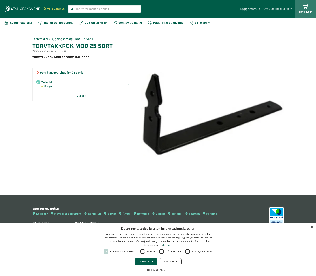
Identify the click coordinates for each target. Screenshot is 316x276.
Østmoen (143, 213)
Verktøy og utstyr (130, 22)
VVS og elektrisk (95, 22)
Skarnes (194, 213)
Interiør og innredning (58, 22)
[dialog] (158, 249)
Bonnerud (94, 213)
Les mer (167, 244)
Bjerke (111, 213)
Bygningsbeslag (62, 39)
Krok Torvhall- (84, 39)
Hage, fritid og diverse (168, 22)
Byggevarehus (250, 9)
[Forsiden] (22, 9)
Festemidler (40, 39)
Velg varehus (56, 9)
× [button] (312, 227)
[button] (158, 270)
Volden (160, 213)
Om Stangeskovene (276, 8)
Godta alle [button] (146, 261)
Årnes (126, 213)
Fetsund (211, 213)
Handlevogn (305, 12)
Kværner (42, 213)
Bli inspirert (202, 22)
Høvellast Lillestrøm (67, 213)
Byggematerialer (21, 22)
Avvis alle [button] (170, 261)
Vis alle (81, 95)
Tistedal (177, 213)
